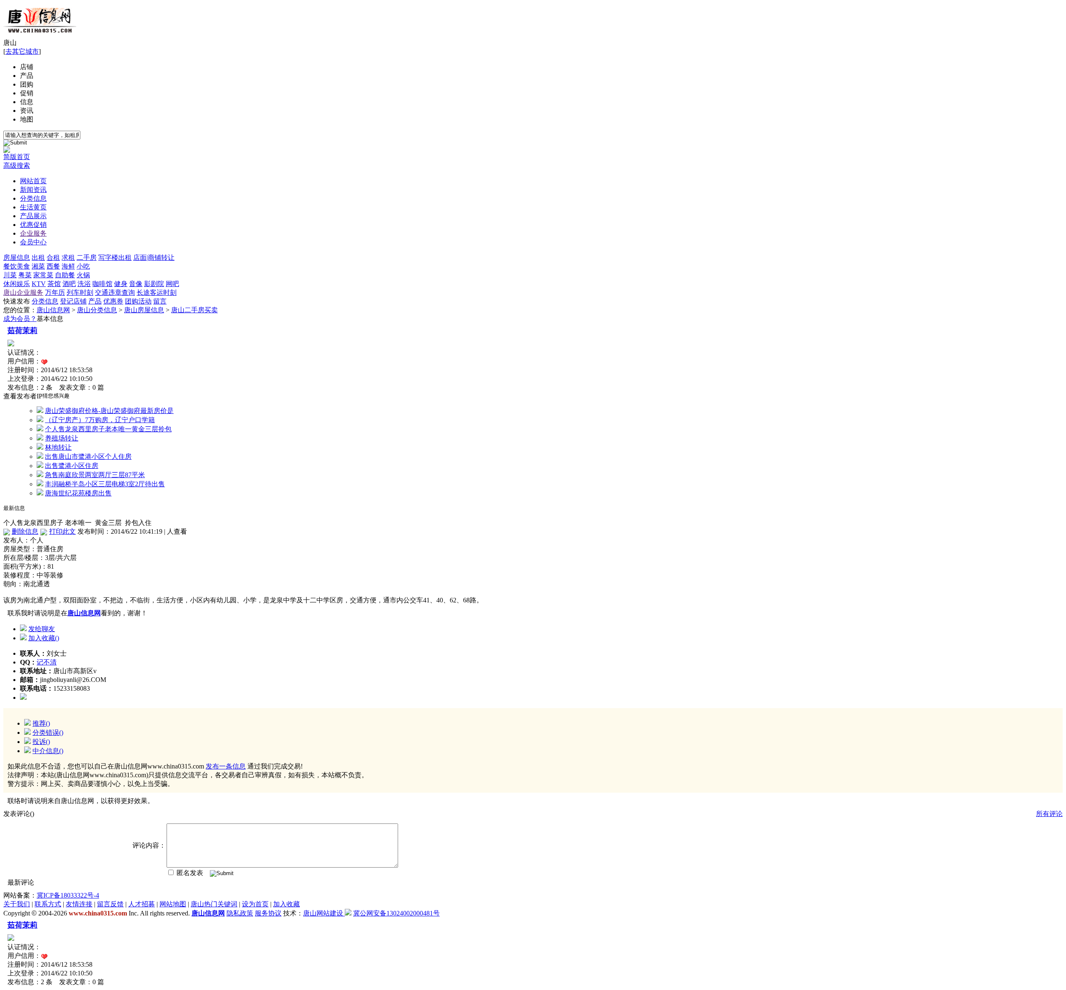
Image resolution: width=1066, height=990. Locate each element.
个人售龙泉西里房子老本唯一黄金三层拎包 (108, 429)
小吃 (83, 266)
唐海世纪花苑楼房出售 (78, 493)
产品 (26, 75)
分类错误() (47, 732)
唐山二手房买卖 (194, 309)
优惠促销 (33, 224)
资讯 (26, 110)
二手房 (87, 257)
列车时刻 (80, 292)
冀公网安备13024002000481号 (396, 913)
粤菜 (25, 275)
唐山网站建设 (323, 913)
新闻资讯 (33, 189)
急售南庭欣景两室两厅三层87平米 (95, 474)
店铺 (26, 66)
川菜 (10, 275)
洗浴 (84, 283)
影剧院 (154, 283)
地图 (26, 119)
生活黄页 (33, 207)
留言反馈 (110, 904)
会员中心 (33, 242)
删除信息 (25, 531)
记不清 (47, 662)
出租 (38, 257)
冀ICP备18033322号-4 (68, 895)
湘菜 (38, 266)
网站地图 (172, 904)
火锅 (83, 275)
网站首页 (33, 180)
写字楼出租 (115, 257)
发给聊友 (41, 628)
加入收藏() (43, 638)
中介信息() (47, 750)
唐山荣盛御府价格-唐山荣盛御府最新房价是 (109, 410)
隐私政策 (240, 913)
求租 (68, 257)
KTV (39, 283)
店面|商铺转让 (153, 257)
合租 (53, 257)
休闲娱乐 (16, 283)
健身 (120, 283)
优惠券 (113, 301)
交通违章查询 (115, 292)
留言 (160, 301)
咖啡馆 (102, 283)
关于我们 (16, 904)
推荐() (41, 723)
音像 (135, 283)
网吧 (172, 283)
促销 (26, 93)
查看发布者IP (22, 396)
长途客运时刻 (157, 292)
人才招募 (141, 904)
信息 (26, 101)
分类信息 (33, 198)
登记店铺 (73, 301)
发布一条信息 (226, 766)
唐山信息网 (53, 309)
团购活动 (138, 301)
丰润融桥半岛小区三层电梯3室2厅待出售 (105, 484)
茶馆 (54, 283)
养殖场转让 (61, 438)
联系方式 (48, 904)
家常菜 (43, 275)
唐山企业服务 (23, 292)
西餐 (53, 266)
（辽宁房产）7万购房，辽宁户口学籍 (100, 419)
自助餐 (65, 275)
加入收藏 (286, 904)
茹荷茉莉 (22, 330)
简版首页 (16, 156)
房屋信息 (16, 257)
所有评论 (1049, 813)
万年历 (55, 292)
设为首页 (255, 904)
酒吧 (69, 283)
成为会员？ (20, 318)
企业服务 (33, 233)
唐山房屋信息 (144, 309)
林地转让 (58, 447)
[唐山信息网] (39, 36)
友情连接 (79, 904)
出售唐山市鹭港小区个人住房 (88, 456)
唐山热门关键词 (214, 904)
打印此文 (62, 531)
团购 (26, 84)
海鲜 (68, 266)
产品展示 (33, 215)
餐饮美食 (16, 266)
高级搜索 (16, 165)
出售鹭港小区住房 (71, 465)
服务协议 (268, 913)
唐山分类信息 (97, 309)
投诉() (41, 741)
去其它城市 (22, 51)
